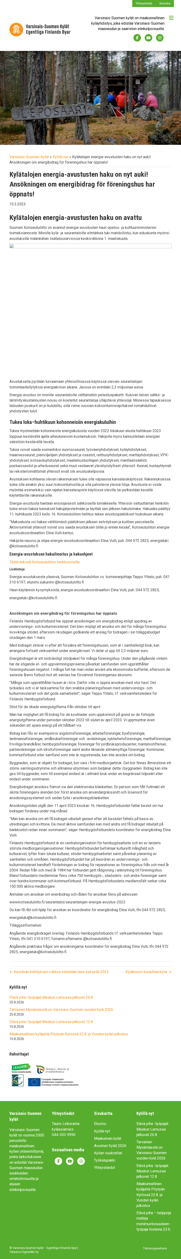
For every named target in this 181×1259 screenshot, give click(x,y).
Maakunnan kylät (107, 1138)
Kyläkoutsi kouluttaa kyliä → (149, 972)
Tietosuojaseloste (155, 1248)
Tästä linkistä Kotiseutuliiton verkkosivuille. (44, 562)
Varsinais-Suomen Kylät (29, 157)
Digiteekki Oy (30, 1252)
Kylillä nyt (60, 157)
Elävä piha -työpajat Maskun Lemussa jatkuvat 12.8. (51, 1022)
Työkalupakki (104, 1160)
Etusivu (100, 1123)
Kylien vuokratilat (108, 1153)
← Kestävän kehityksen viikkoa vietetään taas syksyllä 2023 (59, 972)
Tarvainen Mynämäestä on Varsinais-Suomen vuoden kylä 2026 (61, 1009)
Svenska (164, 3)
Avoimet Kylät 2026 (110, 1146)
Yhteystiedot (144, 3)
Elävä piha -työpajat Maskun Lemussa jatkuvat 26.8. (51, 997)
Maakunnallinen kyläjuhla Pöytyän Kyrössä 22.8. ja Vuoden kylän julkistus (68, 1034)
